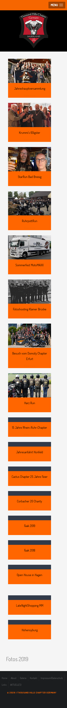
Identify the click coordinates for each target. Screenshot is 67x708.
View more (29, 95)
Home (4, 678)
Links (4, 684)
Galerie (23, 678)
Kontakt (33, 678)
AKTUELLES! (15, 684)
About (13, 678)
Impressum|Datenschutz (52, 678)
